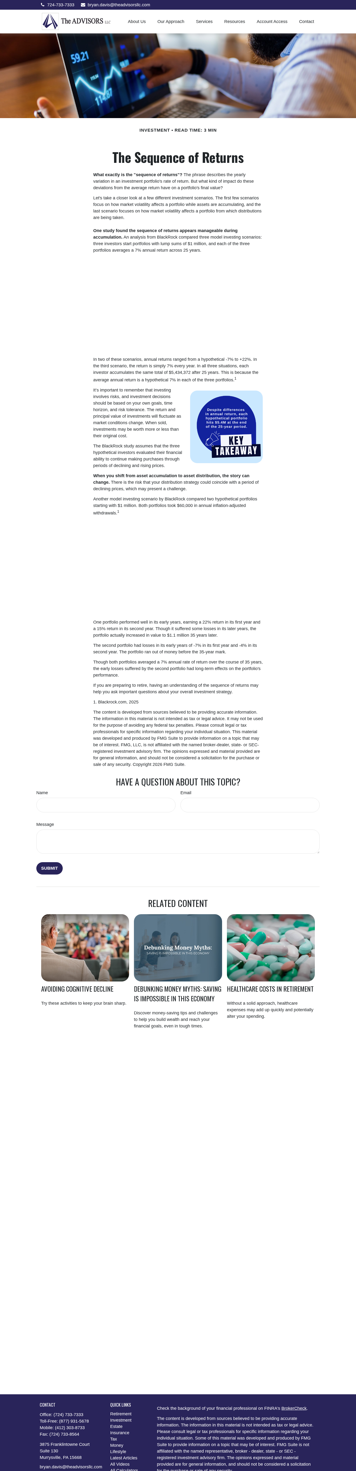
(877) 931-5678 (74, 1421)
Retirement (121, 1413)
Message (45, 824)
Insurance (119, 1432)
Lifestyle (118, 1451)
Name (42, 792)
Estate (116, 1426)
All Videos (120, 1464)
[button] (137, 21)
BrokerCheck (294, 1408)
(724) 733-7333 (68, 1414)
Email (185, 792)
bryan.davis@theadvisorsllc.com (119, 4)
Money (116, 1445)
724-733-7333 (60, 4)
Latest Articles (123, 1458)
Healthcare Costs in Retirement (270, 989)
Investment (121, 1420)
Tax (113, 1439)
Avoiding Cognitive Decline (77, 989)
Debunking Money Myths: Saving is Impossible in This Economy (177, 993)
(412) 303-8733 (70, 1427)
